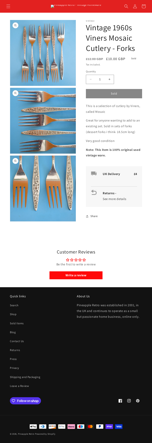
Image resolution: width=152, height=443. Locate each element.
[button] (8, 6)
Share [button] (94, 216)
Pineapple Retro (26, 433)
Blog (13, 332)
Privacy (14, 368)
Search (14, 305)
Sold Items (17, 323)
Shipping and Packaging (25, 377)
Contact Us (17, 341)
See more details (114, 199)
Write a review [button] (76, 275)
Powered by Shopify (45, 433)
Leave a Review (19, 386)
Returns (15, 350)
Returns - (110, 193)
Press (13, 359)
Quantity (91, 71)
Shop (13, 314)
